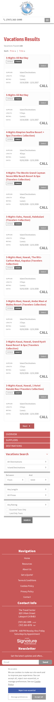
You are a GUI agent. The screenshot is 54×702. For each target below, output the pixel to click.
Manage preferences (19, 697)
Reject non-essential (27, 690)
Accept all (39, 697)
